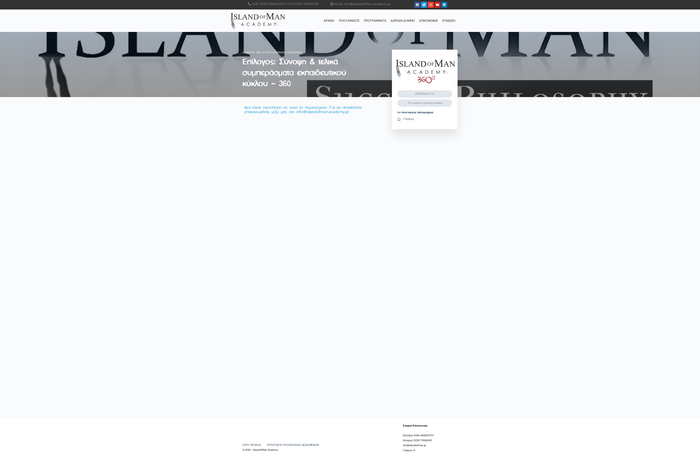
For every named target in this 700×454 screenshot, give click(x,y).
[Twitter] (424, 5)
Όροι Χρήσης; (251, 445)
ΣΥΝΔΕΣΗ (448, 20)
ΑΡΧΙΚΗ (329, 20)
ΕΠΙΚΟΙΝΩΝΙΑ (428, 20)
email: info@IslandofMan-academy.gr (362, 4)
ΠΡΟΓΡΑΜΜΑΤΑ (375, 20)
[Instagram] (431, 5)
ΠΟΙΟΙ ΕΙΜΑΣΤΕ (349, 20)
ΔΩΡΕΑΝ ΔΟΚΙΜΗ (403, 20)
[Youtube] (437, 5)
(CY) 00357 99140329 (302, 4)
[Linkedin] (444, 5)
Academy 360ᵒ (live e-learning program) (272, 52)
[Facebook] (417, 5)
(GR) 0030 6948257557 (268, 4)
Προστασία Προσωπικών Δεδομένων (293, 445)
